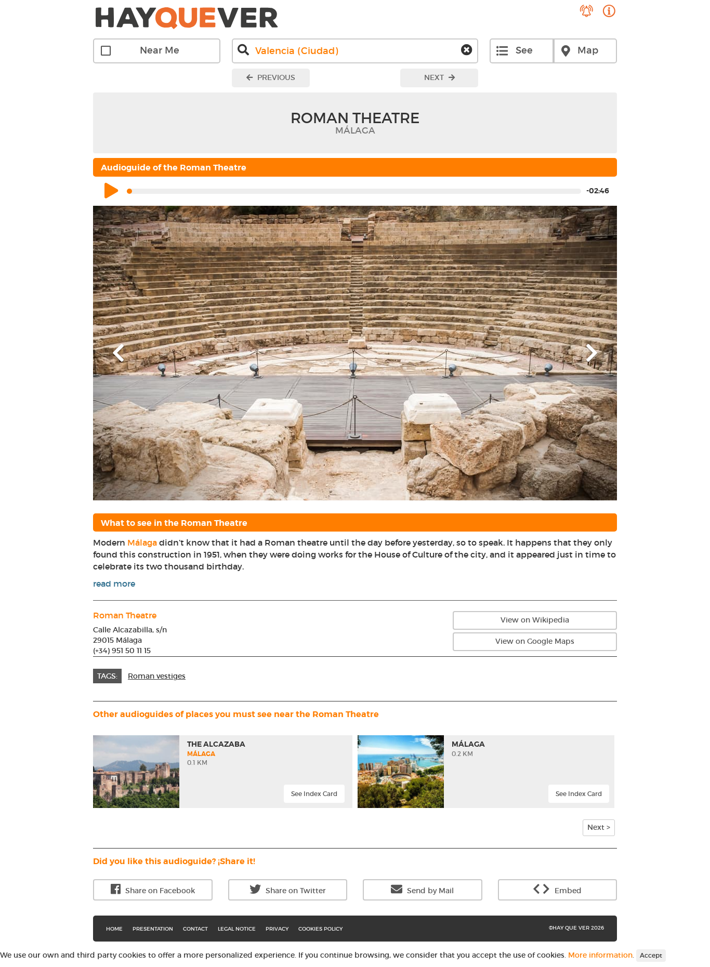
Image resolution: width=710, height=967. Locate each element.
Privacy (277, 928)
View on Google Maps (534, 641)
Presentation (153, 928)
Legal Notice (237, 928)
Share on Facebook (159, 890)
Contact (195, 928)
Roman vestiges (157, 676)
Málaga (142, 542)
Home (114, 928)
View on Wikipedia (535, 620)
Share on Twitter (295, 890)
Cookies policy (320, 928)
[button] (132, 353)
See (524, 50)
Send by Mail (429, 890)
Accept (651, 955)
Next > (598, 827)
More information (600, 955)
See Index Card (314, 794)
